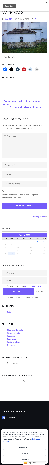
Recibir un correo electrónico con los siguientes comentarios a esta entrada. (21, 196)
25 (12, 253)
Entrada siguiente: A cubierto (27, 107)
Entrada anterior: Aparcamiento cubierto (22, 103)
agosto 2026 (24, 235)
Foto (37, 19)
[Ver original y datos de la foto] (24, 37)
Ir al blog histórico (39, 217)
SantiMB (8, 19)
